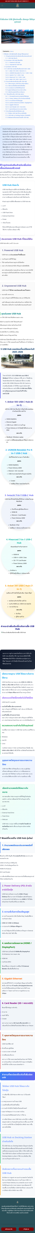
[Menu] (2, 5)
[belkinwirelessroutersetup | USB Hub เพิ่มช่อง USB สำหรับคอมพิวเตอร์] (18, 5)
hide (11, 51)
